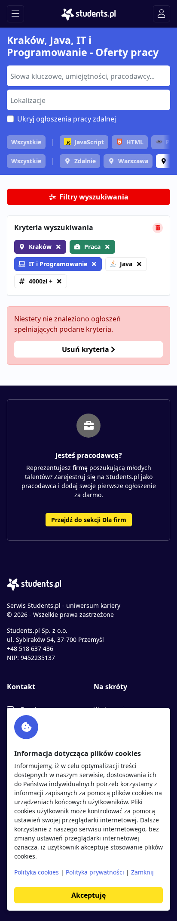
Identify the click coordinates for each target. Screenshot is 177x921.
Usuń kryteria (86, 349)
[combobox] (88, 75)
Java (126, 264)
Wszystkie (26, 142)
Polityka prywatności (95, 872)
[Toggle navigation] (15, 13)
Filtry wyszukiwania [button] (93, 197)
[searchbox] (87, 75)
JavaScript (89, 142)
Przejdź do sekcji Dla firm (88, 520)
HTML (134, 142)
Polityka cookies (36, 872)
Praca (92, 247)
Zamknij (142, 872)
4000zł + (40, 281)
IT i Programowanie (58, 264)
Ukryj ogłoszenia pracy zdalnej (66, 119)
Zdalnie (85, 161)
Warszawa (133, 161)
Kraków (40, 247)
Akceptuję (88, 895)
